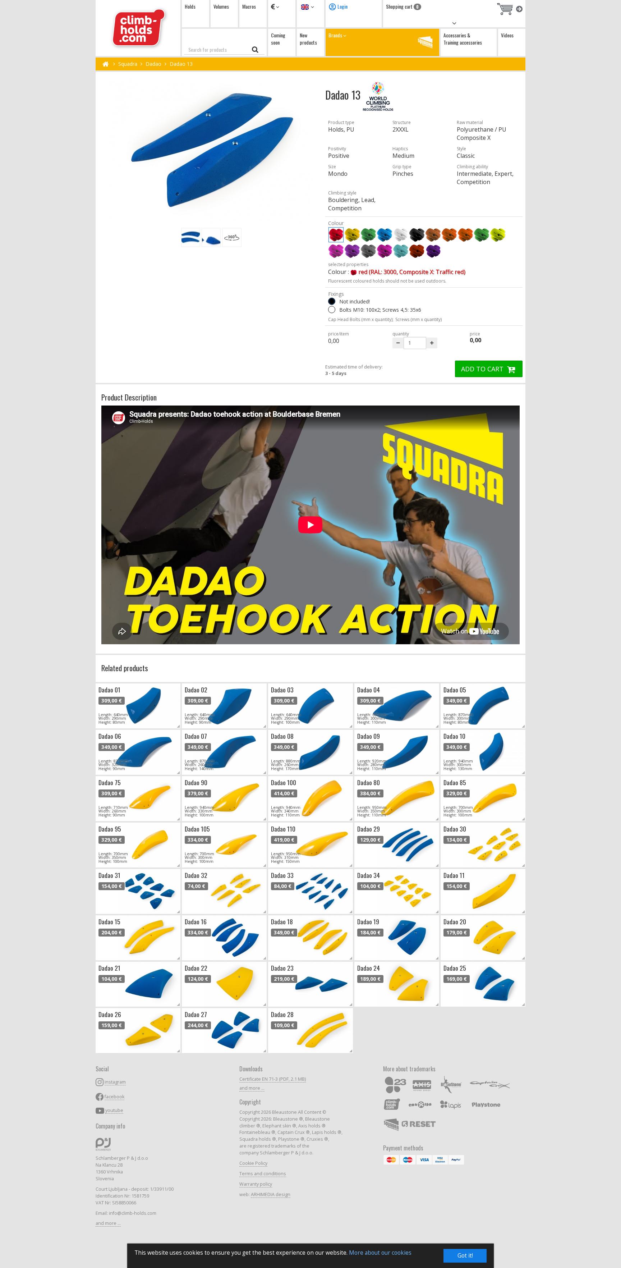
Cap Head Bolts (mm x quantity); (361, 319)
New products (308, 38)
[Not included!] (331, 301)
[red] (336, 235)
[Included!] (331, 309)
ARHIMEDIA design (270, 1194)
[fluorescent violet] (352, 251)
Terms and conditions (262, 1174)
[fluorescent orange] (465, 235)
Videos (507, 35)
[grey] (368, 251)
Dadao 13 (181, 63)
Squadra (127, 63)
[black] (417, 235)
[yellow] (352, 235)
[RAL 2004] (417, 251)
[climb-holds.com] (138, 28)
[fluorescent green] (481, 235)
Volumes (221, 6)
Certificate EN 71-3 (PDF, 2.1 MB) (272, 1079)
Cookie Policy (253, 1163)
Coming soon (278, 38)
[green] (368, 235)
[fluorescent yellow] (498, 235)
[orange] (449, 235)
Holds (190, 6)
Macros (249, 6)
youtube (114, 1110)
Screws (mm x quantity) (418, 319)
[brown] (433, 235)
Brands (335, 35)
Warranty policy (255, 1184)
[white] (401, 235)
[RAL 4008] (433, 251)
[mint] (401, 251)
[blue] (384, 235)
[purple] (384, 251)
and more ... (108, 1223)
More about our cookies (380, 1252)
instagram (115, 1082)
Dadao (153, 63)
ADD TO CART (483, 369)
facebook (114, 1097)
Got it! (465, 1255)
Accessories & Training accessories (462, 38)
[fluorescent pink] (336, 251)
